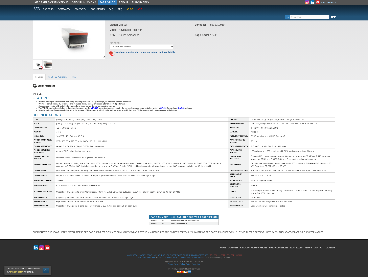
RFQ (120, 9)
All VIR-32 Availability (57, 77)
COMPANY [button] (63, 9)
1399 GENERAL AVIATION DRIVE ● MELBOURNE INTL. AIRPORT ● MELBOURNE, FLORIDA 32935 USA (167, 255)
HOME (223, 247)
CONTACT (319, 247)
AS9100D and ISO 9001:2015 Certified (188, 258)
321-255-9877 (219, 255)
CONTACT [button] (79, 9)
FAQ (111, 9)
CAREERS (48, 9)
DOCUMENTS (98, 9)
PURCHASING (140, 2)
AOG (139, 9)
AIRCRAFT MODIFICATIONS (51, 2)
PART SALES (107, 2)
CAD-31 (181, 108)
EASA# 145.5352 (164, 258)
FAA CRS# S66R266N (147, 258)
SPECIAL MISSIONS (84, 2)
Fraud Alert (196, 264)
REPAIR (123, 2)
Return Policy (185, 264)
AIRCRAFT (253, 247)
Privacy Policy (173, 264)
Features (39, 77)
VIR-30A (94, 108)
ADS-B (129, 9)
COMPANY (233, 247)
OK (45, 270)
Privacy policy (16, 272)
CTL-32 (163, 108)
